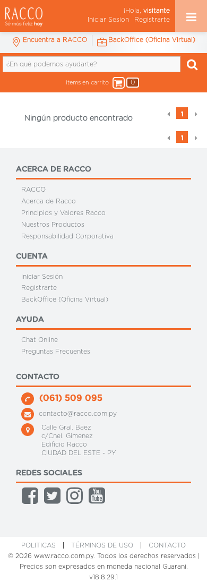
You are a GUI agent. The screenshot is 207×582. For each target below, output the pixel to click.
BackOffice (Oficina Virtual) (64, 299)
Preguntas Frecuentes (55, 351)
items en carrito (98, 82)
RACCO (33, 189)
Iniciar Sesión (42, 276)
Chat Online (39, 340)
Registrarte (152, 19)
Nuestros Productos (52, 224)
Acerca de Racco (48, 201)
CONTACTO (167, 545)
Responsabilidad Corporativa (67, 236)
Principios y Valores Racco (63, 213)
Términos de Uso (102, 545)
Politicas (38, 545)
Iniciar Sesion (108, 19)
